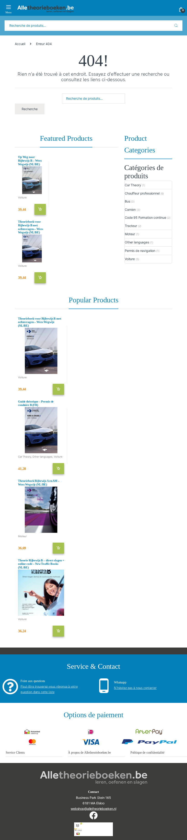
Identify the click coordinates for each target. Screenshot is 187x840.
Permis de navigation (140, 251)
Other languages (137, 242)
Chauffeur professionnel (142, 193)
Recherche (175, 25)
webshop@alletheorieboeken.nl (93, 809)
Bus (127, 201)
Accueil (20, 44)
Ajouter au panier (42, 209)
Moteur (130, 234)
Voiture (22, 197)
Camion (130, 209)
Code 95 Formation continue (145, 217)
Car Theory (133, 185)
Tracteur (131, 226)
